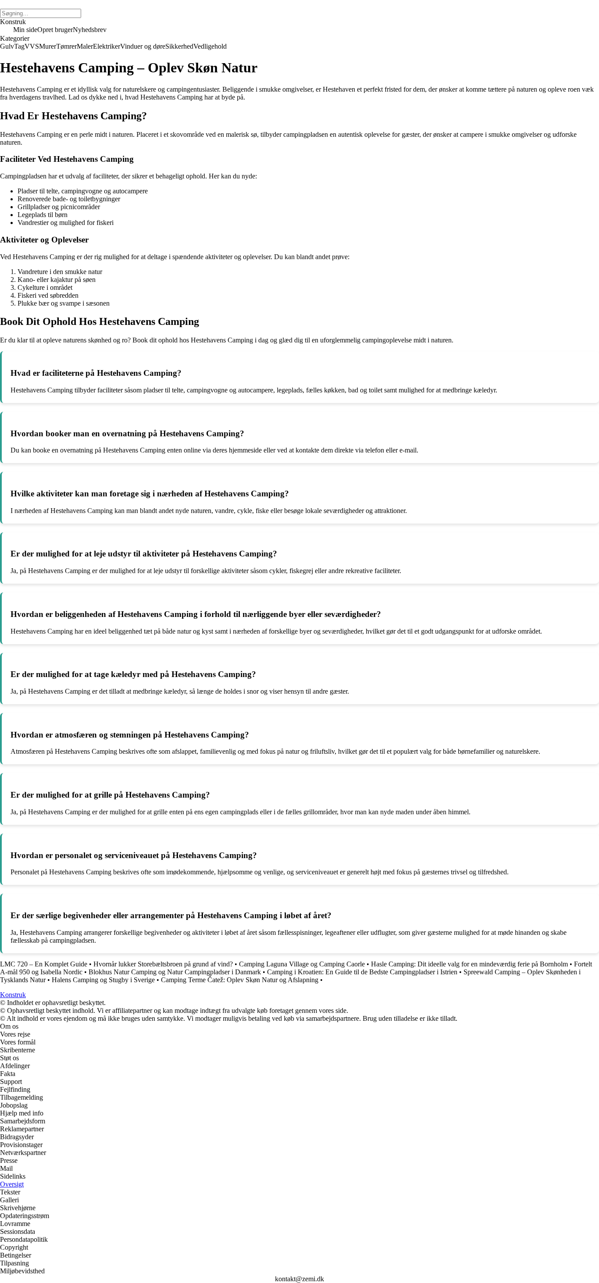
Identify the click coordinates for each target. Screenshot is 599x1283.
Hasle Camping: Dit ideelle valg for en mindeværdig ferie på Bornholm (469, 964)
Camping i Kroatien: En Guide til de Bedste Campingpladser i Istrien (362, 972)
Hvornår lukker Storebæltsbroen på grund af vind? (163, 964)
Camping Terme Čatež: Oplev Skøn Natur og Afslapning (239, 980)
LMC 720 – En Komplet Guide (43, 964)
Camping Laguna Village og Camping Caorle (302, 964)
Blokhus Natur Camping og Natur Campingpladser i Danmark (175, 972)
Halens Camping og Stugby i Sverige (103, 980)
